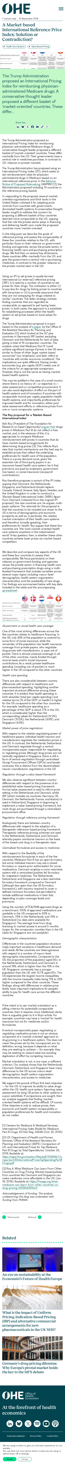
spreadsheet (9, 590)
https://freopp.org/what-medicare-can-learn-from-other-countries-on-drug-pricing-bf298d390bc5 (30, 1185)
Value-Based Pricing (40, 46)
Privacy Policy (36, 1436)
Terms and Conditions (16, 1436)
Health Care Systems (15, 46)
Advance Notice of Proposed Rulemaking (29, 182)
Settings (25, 1459)
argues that (48, 426)
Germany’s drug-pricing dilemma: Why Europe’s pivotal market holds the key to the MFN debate (30, 1367)
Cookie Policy (52, 1436)
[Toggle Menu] (61, 8)
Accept (10, 1459)
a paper (36, 326)
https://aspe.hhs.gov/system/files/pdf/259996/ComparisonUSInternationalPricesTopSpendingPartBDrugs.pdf (32, 1160)
